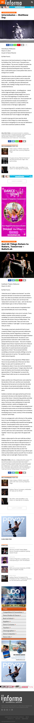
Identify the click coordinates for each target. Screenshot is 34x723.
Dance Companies (9, 634)
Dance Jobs (7, 637)
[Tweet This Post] (11, 44)
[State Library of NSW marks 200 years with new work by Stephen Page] (4, 151)
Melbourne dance (25, 467)
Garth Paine (14, 465)
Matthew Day (14, 138)
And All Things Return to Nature (21, 459)
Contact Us (10, 718)
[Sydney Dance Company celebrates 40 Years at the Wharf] (4, 492)
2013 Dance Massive (17, 133)
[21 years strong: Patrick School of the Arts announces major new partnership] (4, 160)
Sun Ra (9, 469)
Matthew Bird (5, 467)
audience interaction (8, 461)
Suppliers (6, 621)
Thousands (22, 138)
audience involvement (22, 461)
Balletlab (4, 462)
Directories (25, 718)
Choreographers (8, 631)
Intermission (5, 138)
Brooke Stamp (23, 462)
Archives (17, 718)
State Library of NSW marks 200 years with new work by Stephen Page (19, 150)
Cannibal (26, 133)
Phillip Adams (5, 468)
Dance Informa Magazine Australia (14, 717)
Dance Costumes (8, 624)
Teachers (6, 628)
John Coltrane (23, 465)
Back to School (8, 618)
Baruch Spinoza (13, 462)
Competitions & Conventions (12, 612)
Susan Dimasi (15, 469)
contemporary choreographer (11, 134)
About (27, 717)
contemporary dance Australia (16, 464)
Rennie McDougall (16, 468)
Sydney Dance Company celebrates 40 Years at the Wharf (20, 490)
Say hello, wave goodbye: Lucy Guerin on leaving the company (19, 168)
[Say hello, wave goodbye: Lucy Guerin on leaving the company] (4, 169)
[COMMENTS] (26, 44)
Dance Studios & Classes (11, 615)
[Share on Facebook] (7, 44)
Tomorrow (23, 469)
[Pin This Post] (18, 44)
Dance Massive (16, 135)
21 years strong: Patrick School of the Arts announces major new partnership (19, 159)
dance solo (12, 136)
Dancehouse (20, 136)
